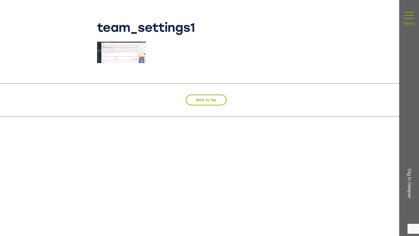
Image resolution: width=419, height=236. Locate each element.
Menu (409, 24)
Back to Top (206, 100)
